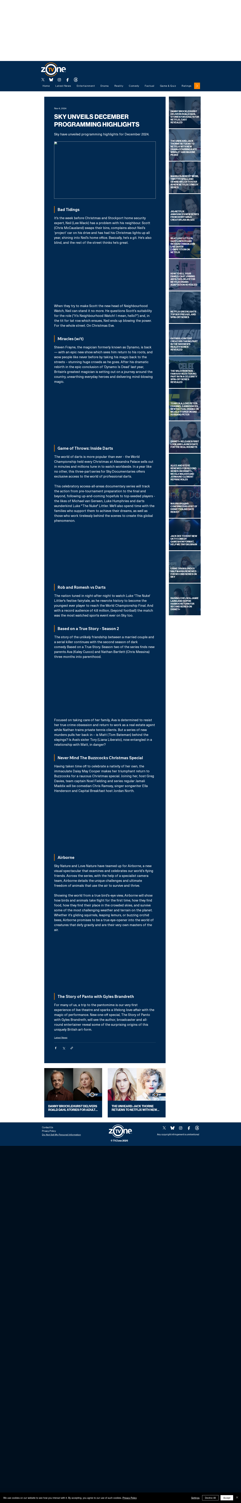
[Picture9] (76, 80)
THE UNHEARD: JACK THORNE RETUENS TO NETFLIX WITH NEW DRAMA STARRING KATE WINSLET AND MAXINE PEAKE (135, 1108)
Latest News (60, 1037)
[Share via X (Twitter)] (63, 1048)
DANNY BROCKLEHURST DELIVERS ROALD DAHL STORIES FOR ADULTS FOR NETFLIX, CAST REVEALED (72, 1108)
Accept (226, 1497)
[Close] (237, 1497)
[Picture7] (67, 80)
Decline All (210, 1497)
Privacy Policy (129, 1497)
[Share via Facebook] (55, 1048)
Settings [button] (195, 1497)
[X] (43, 80)
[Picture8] (51, 80)
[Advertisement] (59, 7)
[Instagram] (59, 80)
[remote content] (105, 274)
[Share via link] (71, 1048)
